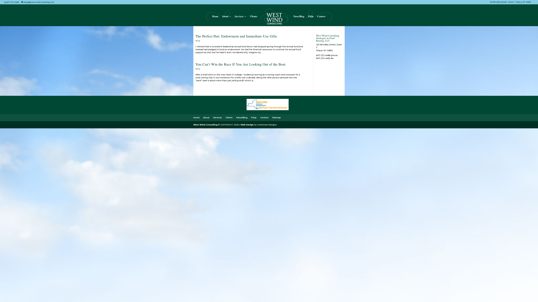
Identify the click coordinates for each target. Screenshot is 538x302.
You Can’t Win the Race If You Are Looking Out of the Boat (240, 64)
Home (215, 16)
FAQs (311, 16)
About (225, 16)
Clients (253, 16)
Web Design (247, 124)
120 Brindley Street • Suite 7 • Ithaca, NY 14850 (510, 2)
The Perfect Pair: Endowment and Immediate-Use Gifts (236, 36)
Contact (321, 16)
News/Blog (299, 16)
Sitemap (276, 117)
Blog (197, 40)
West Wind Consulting (205, 124)
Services (239, 16)
